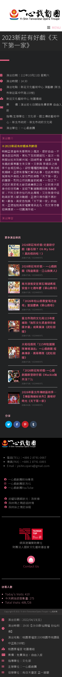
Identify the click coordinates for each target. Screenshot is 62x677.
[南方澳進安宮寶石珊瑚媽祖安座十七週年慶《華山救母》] (14, 287)
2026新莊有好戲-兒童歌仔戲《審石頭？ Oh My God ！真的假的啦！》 (38, 249)
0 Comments (37, 257)
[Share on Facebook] (16, 424)
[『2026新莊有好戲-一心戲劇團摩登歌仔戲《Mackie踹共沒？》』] (14, 376)
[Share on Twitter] (8, 424)
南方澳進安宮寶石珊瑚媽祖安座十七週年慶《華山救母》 (40, 286)
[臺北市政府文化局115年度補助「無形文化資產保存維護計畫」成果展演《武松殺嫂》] (14, 326)
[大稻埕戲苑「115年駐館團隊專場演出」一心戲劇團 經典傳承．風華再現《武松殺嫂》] (14, 352)
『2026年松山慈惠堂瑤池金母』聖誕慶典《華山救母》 (39, 303)
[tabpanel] (31, 178)
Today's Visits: (15, 594)
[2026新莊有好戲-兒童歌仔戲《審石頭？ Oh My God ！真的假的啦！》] (14, 251)
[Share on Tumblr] (33, 424)
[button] (56, 27)
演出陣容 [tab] (7, 218)
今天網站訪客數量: (17, 598)
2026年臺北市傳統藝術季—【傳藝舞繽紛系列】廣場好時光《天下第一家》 (39, 396)
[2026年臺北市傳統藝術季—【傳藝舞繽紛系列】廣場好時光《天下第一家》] (14, 398)
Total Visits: (13, 602)
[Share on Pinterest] (25, 424)
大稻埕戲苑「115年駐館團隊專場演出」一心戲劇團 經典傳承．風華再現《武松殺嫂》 (39, 350)
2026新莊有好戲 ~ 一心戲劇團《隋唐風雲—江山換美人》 (40, 268)
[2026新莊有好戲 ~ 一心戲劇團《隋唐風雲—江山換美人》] (14, 270)
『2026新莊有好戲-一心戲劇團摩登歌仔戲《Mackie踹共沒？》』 (39, 374)
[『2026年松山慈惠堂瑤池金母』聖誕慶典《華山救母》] (14, 304)
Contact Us (31, 566)
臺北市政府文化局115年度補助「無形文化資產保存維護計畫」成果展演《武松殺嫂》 (39, 324)
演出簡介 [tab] (7, 138)
